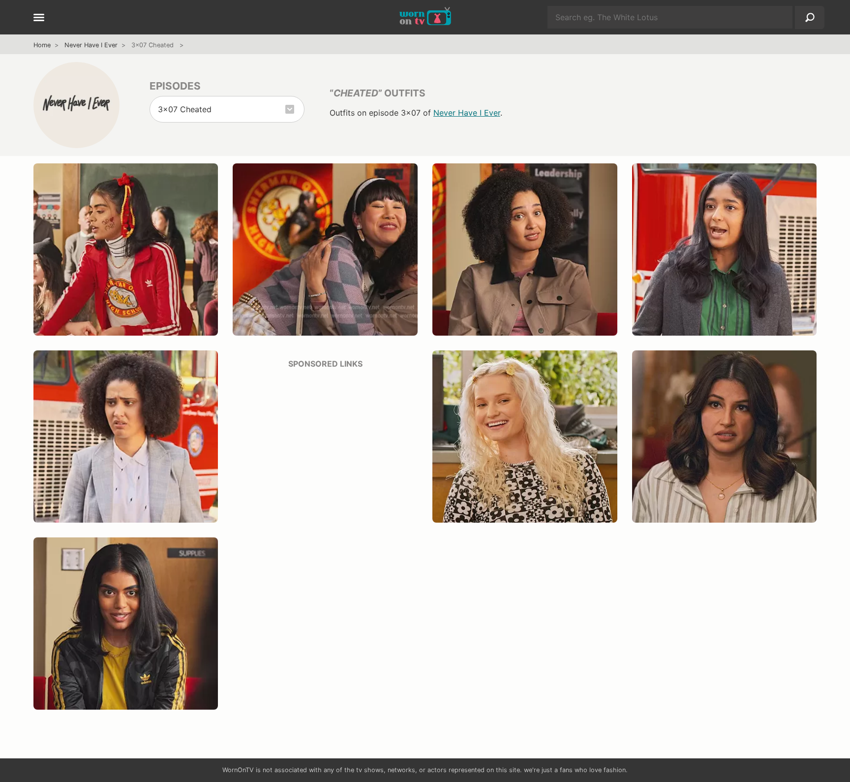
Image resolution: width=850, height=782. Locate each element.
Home (42, 45)
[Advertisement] (325, 446)
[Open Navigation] (39, 18)
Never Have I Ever (91, 45)
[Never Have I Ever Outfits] (76, 105)
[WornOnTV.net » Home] (425, 17)
